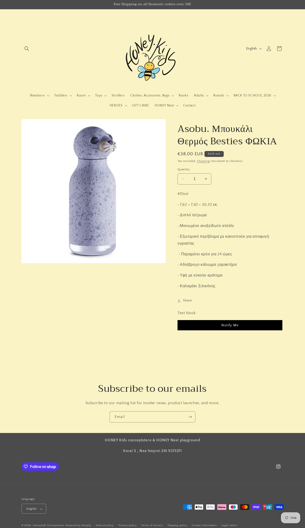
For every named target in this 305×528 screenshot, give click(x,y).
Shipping (203, 161)
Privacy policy (127, 525)
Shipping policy (177, 525)
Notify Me (230, 325)
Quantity (184, 169)
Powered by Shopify (78, 525)
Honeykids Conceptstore (48, 525)
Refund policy (105, 525)
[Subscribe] (190, 416)
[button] (26, 48)
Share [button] (187, 300)
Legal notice (229, 525)
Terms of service (152, 525)
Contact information (204, 525)
